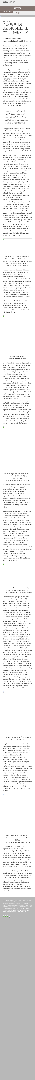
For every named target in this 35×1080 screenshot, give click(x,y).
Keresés (17, 8)
